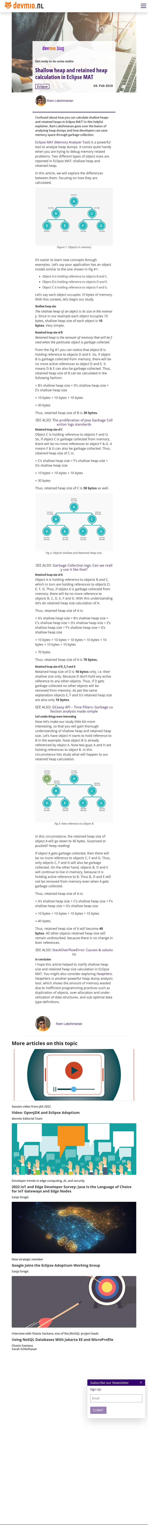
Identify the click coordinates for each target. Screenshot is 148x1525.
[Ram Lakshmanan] (41, 100)
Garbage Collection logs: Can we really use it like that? (82, 567)
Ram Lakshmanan (60, 101)
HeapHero (104, 974)
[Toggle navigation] (24, 6)
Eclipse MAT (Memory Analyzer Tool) (62, 142)
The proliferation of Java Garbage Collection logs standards (83, 422)
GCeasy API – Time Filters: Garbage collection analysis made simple (81, 709)
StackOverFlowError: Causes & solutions (82, 951)
